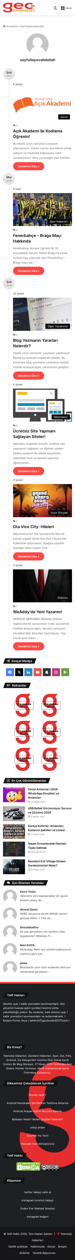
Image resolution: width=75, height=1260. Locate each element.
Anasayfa (11, 26)
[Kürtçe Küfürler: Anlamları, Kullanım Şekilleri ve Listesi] (14, 831)
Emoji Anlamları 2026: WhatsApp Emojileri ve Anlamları (43, 793)
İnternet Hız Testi (37, 1135)
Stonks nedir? (37, 1094)
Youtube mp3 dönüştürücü (37, 1143)
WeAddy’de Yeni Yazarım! (37, 611)
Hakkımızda (38, 1246)
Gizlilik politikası (18, 1246)
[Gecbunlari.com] (19, 8)
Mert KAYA (27, 945)
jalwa (23, 963)
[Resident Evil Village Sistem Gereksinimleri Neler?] (14, 866)
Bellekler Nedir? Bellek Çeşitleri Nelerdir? (37, 1119)
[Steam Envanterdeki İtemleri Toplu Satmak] (14, 849)
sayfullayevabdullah (37, 60)
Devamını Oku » (28, 166)
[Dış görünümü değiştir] (56, 9)
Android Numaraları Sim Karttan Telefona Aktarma (37, 1103)
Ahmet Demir (29, 909)
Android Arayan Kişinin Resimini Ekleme (37, 1111)
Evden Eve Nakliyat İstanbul (37, 1208)
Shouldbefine (29, 927)
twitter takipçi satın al (37, 1192)
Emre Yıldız (28, 891)
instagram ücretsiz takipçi (37, 1200)
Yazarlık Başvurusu (44, 1252)
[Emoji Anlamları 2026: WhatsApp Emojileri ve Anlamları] (14, 794)
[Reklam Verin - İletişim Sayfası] (24, 706)
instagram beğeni (37, 1216)
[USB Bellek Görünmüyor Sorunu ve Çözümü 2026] (14, 813)
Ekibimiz (25, 1252)
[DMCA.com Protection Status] (28, 1169)
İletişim (62, 1246)
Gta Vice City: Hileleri (33, 526)
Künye (51, 1246)
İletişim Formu (11, 1020)
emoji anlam (37, 1127)
